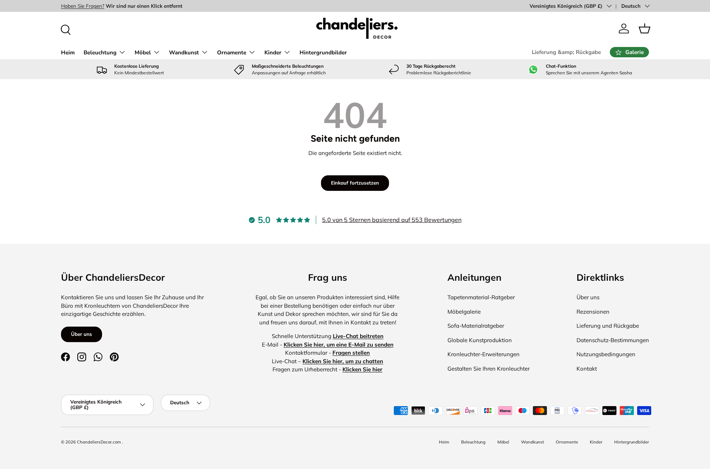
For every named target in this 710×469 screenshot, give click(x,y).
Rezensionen (593, 311)
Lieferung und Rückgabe (608, 325)
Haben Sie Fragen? (82, 6)
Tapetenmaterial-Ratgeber (481, 297)
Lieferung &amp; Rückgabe (566, 52)
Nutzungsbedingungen (606, 354)
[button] (644, 28)
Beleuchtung (100, 52)
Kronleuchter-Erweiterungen (483, 354)
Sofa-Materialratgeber (475, 325)
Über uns (81, 334)
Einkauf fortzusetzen (355, 183)
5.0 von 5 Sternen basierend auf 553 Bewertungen (392, 219)
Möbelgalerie (464, 311)
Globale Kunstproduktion (479, 340)
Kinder (272, 52)
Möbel (143, 52)
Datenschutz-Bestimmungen (613, 340)
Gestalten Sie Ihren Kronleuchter (488, 368)
